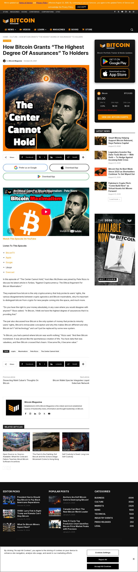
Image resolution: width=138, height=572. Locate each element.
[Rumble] (126, 11)
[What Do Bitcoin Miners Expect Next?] (9, 527)
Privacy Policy (42, 3)
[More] (83, 157)
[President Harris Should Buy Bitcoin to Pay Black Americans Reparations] (9, 500)
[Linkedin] (129, 11)
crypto (13, 351)
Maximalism (23, 351)
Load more (114, 199)
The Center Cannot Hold (50, 351)
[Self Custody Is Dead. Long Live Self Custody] (75, 441)
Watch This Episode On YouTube (19, 238)
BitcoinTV (10, 252)
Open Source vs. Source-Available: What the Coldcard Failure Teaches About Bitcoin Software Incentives (15, 458)
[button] (132, 29)
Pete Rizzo (34, 351)
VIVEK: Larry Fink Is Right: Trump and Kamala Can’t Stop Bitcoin (29, 513)
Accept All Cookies (102, 566)
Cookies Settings (102, 552)
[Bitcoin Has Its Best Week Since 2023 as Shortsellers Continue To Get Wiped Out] (101, 172)
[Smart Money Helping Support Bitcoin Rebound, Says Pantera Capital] (101, 141)
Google (9, 262)
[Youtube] (122, 11)
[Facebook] (114, 11)
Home (5, 37)
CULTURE (13, 37)
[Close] (134, 559)
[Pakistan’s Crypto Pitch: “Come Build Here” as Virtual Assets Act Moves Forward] (101, 186)
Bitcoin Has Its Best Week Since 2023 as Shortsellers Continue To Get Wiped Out (121, 171)
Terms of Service (25, 3)
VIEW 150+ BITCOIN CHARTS (115, 117)
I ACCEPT (81, 7)
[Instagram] (133, 11)
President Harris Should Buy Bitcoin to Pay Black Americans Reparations (28, 499)
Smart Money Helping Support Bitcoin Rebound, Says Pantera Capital (120, 140)
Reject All (103, 559)
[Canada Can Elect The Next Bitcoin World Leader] (55, 512)
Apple (8, 257)
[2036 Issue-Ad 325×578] (115, 249)
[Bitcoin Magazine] (4, 61)
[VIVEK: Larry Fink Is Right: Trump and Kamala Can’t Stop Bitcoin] (9, 514)
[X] (44, 413)
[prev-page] (4, 468)
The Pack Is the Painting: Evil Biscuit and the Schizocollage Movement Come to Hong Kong (46, 456)
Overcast (10, 272)
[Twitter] (118, 11)
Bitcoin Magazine (15, 61)
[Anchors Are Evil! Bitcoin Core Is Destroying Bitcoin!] (55, 500)
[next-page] (9, 468)
